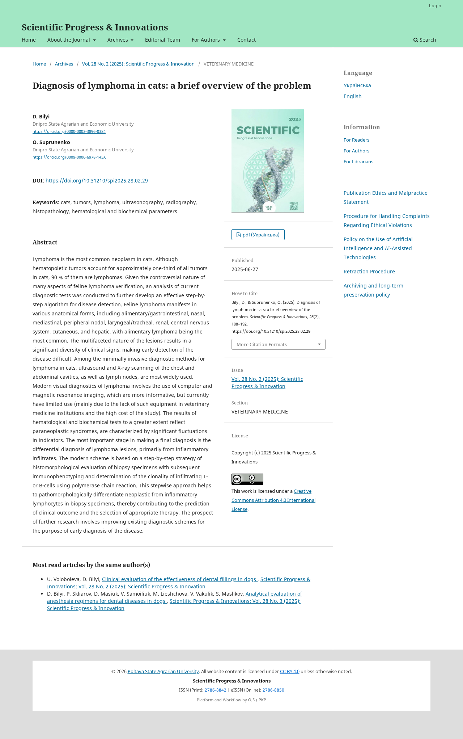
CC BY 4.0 (290, 671)
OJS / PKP (257, 699)
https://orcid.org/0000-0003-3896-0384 (69, 131)
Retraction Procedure (369, 271)
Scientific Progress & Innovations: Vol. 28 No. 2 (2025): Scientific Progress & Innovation (178, 583)
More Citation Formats (262, 344)
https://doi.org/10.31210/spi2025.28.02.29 (97, 180)
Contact (246, 39)
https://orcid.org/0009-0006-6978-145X (69, 157)
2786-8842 (215, 690)
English (353, 96)
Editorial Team (162, 39)
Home (29, 39)
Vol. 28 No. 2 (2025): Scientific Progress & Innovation (138, 63)
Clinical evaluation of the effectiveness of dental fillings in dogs (180, 579)
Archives (118, 39)
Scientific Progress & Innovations (95, 27)
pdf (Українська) (261, 234)
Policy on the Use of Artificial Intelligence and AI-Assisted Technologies (378, 248)
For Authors (206, 39)
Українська (357, 85)
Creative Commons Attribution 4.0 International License (273, 500)
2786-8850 (273, 690)
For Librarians (358, 161)
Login (435, 5)
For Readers (356, 140)
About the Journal (69, 39)
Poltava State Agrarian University (163, 671)
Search (427, 39)
